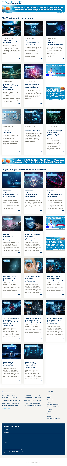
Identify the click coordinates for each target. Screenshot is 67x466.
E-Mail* (5, 442)
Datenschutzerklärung (35, 462)
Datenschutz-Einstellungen (53, 418)
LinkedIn (49, 411)
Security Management (31, 23)
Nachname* (37, 436)
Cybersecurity (8, 23)
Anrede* (6, 429)
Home (3, 15)
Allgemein (28, 218)
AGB (42, 462)
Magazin (49, 397)
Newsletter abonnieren (12, 451)
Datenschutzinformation (53, 404)
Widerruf (49, 402)
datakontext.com (6, 408)
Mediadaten (50, 409)
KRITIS (5, 175)
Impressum (27, 462)
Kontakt (49, 395)
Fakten (48, 413)
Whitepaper (50, 399)
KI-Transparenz (50, 416)
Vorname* (6, 436)
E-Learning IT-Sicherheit (53, 406)
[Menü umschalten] (64, 2)
